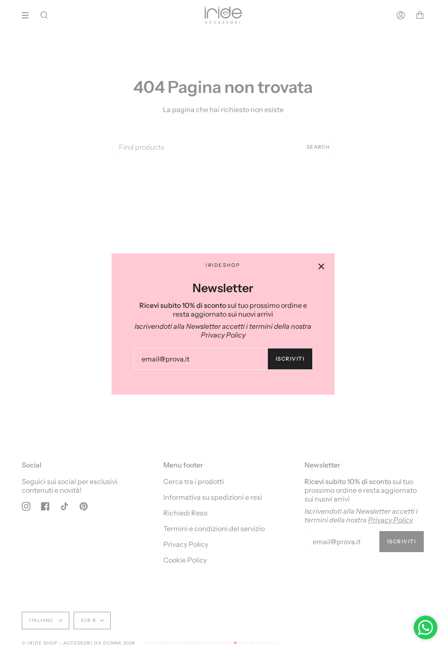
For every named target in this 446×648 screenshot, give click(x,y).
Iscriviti (290, 358)
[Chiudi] (321, 266)
